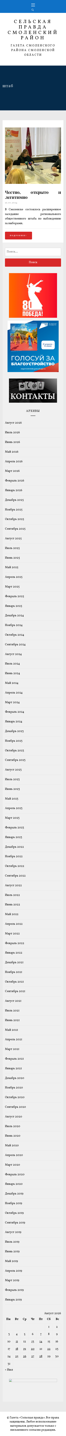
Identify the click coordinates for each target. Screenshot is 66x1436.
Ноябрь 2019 (13, 1203)
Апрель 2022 (14, 924)
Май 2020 (12, 1146)
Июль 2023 (12, 779)
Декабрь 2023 (14, 731)
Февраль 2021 (14, 1059)
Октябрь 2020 (15, 1097)
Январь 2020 (14, 1184)
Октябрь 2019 (14, 1213)
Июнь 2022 (12, 905)
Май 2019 (11, 1261)
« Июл (9, 1370)
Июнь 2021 (12, 1020)
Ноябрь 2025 (13, 510)
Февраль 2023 (14, 828)
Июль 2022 (12, 895)
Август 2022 (13, 885)
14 (40, 1342)
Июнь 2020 (12, 1136)
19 (24, 1349)
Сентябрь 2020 (15, 1107)
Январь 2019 (13, 1300)
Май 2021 (11, 1030)
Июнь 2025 (12, 558)
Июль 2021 (12, 1011)
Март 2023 (12, 818)
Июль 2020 (12, 1126)
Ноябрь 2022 (14, 856)
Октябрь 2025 (14, 519)
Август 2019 (13, 1232)
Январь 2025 (13, 606)
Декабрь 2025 (14, 500)
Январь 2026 (13, 490)
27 (32, 1356)
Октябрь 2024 (14, 635)
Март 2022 (12, 934)
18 (17, 1349)
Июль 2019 (12, 1242)
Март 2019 (12, 1280)
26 (24, 1356)
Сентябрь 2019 (15, 1223)
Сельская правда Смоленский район (33, 29)
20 (32, 1349)
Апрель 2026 (14, 462)
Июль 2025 (12, 548)
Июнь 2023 (12, 789)
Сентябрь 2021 (15, 991)
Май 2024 (11, 683)
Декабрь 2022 (14, 847)
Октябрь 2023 (14, 751)
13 (32, 1342)
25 (16, 1356)
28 (40, 1356)
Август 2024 (13, 654)
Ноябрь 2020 (14, 1088)
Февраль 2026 (14, 481)
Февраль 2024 (14, 712)
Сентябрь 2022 (15, 876)
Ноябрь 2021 (13, 972)
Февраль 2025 (14, 596)
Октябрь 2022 (14, 866)
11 (17, 1342)
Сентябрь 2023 (15, 760)
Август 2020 (13, 1117)
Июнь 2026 (12, 442)
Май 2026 (11, 452)
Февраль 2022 (14, 943)
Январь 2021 (13, 1069)
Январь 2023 (13, 837)
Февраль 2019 (14, 1290)
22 (48, 1349)
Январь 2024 (13, 722)
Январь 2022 (13, 953)
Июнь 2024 (12, 673)
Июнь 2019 (12, 1252)
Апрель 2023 (13, 808)
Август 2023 (13, 770)
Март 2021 (12, 1049)
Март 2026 (12, 471)
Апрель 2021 (13, 1040)
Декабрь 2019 (14, 1194)
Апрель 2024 (14, 693)
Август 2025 (13, 539)
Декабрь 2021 (14, 963)
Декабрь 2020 (14, 1078)
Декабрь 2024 (14, 616)
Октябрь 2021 (14, 982)
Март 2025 (12, 587)
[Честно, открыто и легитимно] (33, 183)
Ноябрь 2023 (13, 741)
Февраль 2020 (15, 1175)
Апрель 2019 (13, 1271)
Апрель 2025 (13, 577)
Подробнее (18, 235)
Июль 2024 (12, 664)
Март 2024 (12, 702)
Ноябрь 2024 (14, 625)
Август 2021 (13, 1001)
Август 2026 (13, 423)
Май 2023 (11, 799)
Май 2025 (11, 567)
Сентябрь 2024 (15, 645)
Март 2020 (12, 1165)
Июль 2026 (12, 433)
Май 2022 (11, 914)
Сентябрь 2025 (15, 529)
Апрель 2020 (14, 1155)
